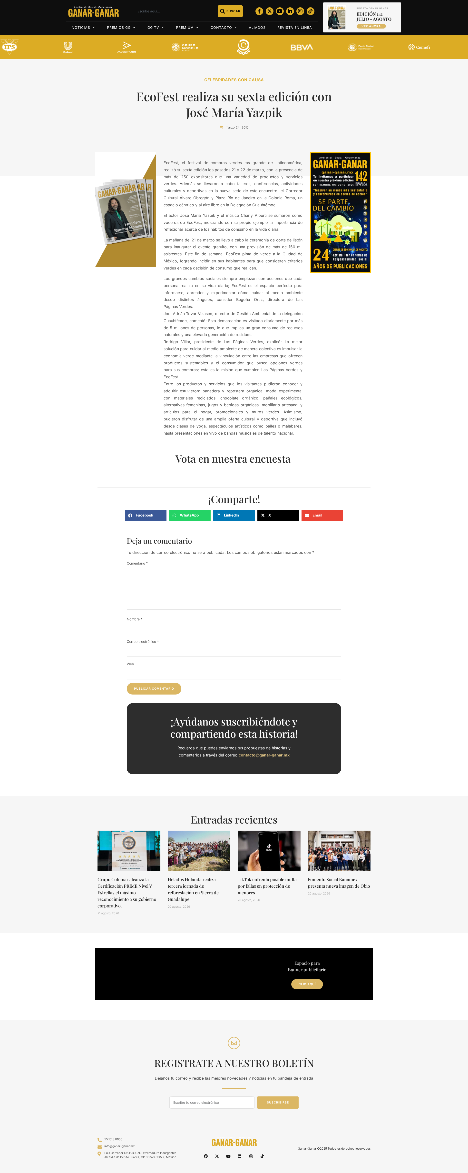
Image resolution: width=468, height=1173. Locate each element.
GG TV (153, 27)
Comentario (137, 563)
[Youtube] (280, 11)
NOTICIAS (81, 27)
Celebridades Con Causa (234, 79)
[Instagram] (300, 11)
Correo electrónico (143, 641)
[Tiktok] (310, 11)
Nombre (134, 619)
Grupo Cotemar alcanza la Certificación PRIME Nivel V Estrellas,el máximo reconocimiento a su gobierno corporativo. (127, 892)
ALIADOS (257, 27)
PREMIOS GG (119, 27)
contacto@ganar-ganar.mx (264, 755)
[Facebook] (205, 1156)
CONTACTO (221, 27)
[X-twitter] (269, 11)
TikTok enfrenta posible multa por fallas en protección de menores (267, 885)
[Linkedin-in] (290, 11)
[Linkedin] (239, 1156)
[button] (145, 515)
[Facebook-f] (259, 11)
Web (130, 664)
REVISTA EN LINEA (294, 27)
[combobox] (174, 11)
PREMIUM (185, 27)
